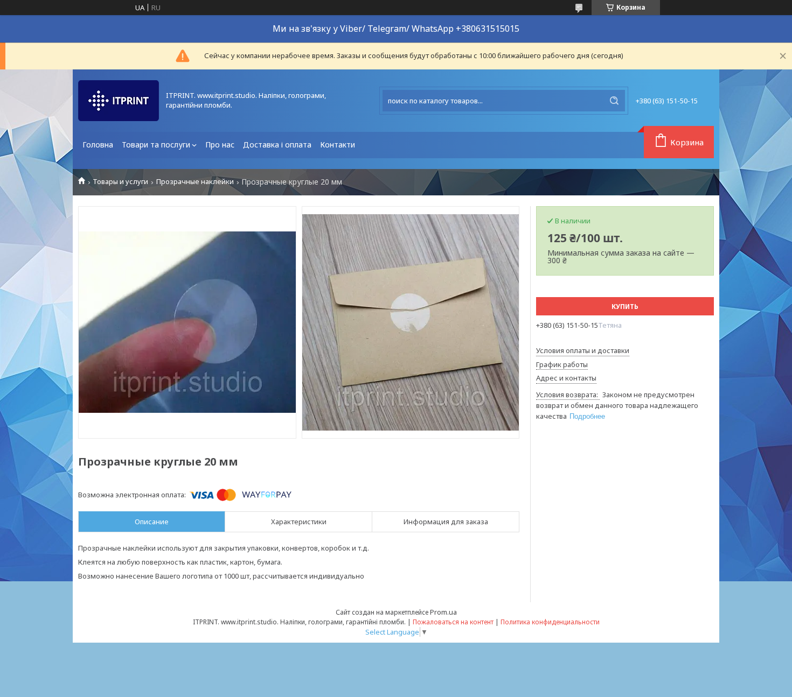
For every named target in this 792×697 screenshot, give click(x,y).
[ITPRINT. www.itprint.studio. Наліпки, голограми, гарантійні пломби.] (118, 100)
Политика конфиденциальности (550, 621)
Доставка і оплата (277, 144)
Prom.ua (443, 612)
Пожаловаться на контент (453, 621)
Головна (97, 144)
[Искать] (614, 100)
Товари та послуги (156, 144)
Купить (625, 306)
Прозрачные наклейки (195, 181)
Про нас (219, 144)
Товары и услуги (120, 181)
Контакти (337, 144)
